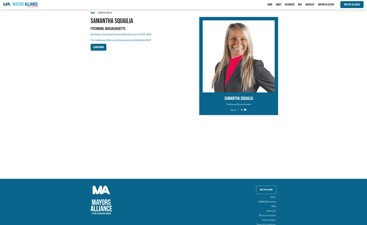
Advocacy (310, 4)
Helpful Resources (267, 201)
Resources (290, 4)
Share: (234, 109)
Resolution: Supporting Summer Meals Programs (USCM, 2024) (121, 34)
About (278, 4)
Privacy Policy (269, 219)
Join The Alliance (352, 4)
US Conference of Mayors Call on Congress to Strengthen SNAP (121, 39)
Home (270, 4)
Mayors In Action (326, 4)
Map (300, 4)
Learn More (98, 47)
